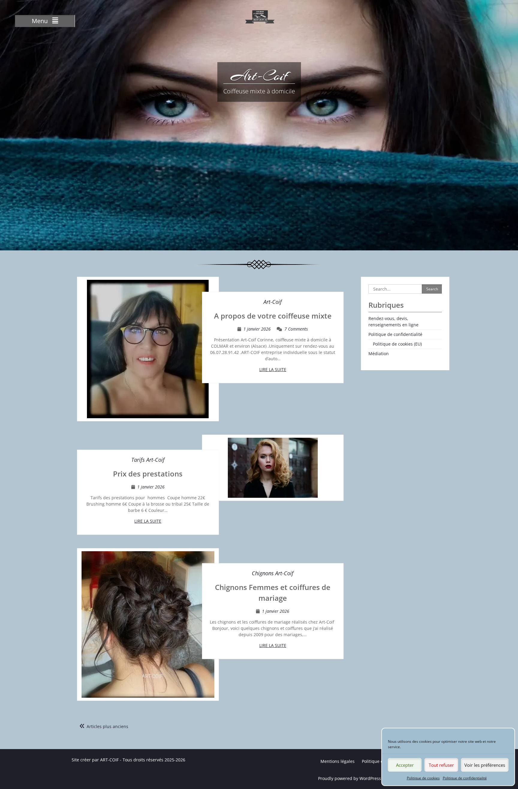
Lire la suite (272, 369)
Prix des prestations (148, 474)
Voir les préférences (484, 765)
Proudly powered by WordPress (349, 778)
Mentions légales (337, 761)
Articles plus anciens (107, 726)
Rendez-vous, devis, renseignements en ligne (393, 322)
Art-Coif (259, 75)
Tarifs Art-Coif (148, 459)
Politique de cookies (423, 778)
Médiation (378, 353)
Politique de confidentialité (465, 778)
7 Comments (296, 329)
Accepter (405, 765)
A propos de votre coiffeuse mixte (273, 316)
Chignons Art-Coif (272, 573)
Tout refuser (441, 765)
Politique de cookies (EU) (397, 344)
